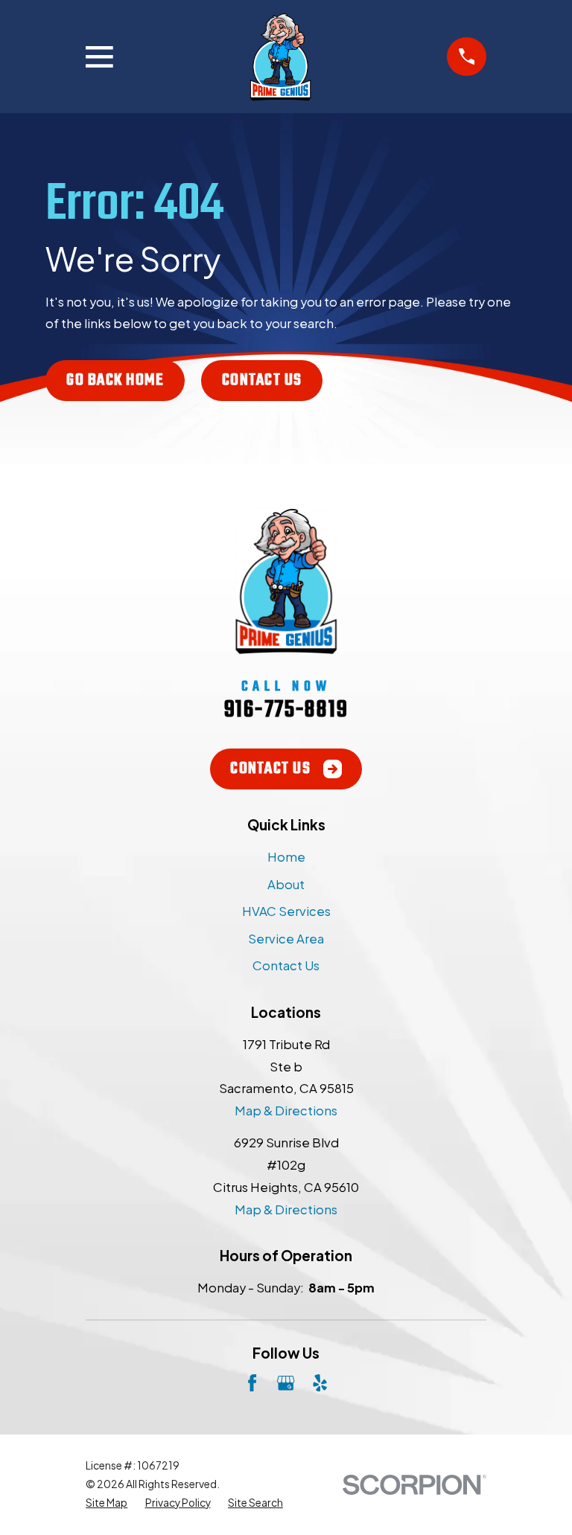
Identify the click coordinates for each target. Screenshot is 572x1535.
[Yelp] (319, 1382)
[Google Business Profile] (285, 1382)
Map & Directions (286, 1110)
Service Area (286, 938)
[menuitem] (106, 1503)
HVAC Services (286, 911)
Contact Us (262, 380)
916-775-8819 (286, 710)
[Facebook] (252, 1382)
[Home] (280, 57)
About (286, 884)
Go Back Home (115, 380)
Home (286, 857)
